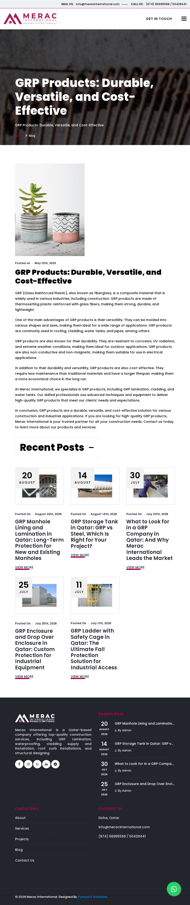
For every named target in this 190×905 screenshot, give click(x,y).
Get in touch (159, 18)
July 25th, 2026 (46, 623)
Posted (23, 514)
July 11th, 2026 (101, 623)
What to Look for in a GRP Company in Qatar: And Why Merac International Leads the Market (149, 540)
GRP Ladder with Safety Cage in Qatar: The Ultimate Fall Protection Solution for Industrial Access (94, 649)
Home (19, 136)
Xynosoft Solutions (92, 897)
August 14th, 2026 (104, 514)
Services (22, 828)
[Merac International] (30, 18)
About (20, 817)
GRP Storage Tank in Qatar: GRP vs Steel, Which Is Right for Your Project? (94, 534)
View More (24, 567)
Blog (19, 849)
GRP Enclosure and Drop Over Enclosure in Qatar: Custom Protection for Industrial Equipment (35, 649)
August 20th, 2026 (48, 514)
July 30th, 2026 (157, 514)
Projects (22, 839)
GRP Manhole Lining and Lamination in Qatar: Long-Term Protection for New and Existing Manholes (39, 540)
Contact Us (24, 860)
